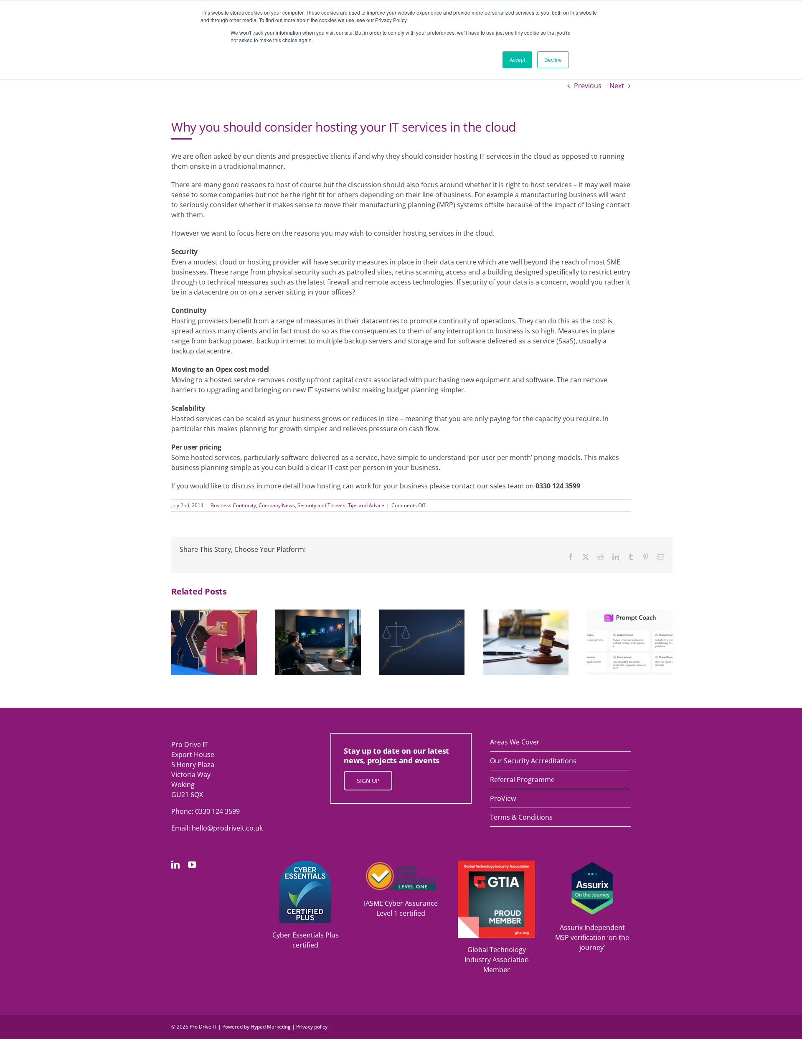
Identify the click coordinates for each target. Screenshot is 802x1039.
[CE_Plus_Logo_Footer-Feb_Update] (305, 864)
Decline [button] (553, 59)
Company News (277, 505)
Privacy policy (311, 1026)
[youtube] (192, 865)
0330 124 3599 (217, 811)
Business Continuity (233, 505)
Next (616, 85)
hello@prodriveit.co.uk (227, 828)
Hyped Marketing (271, 1026)
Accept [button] (517, 59)
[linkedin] (175, 865)
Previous (588, 85)
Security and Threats (321, 505)
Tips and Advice (366, 505)
